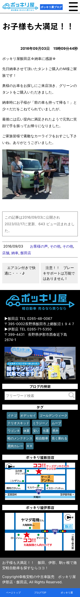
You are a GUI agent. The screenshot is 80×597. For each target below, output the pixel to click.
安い (36, 431)
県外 (55, 431)
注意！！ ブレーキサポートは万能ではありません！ (59, 273)
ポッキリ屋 (67, 592)
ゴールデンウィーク (53, 415)
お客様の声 (39, 246)
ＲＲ (29, 446)
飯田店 (25, 253)
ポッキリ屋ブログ (51, 7)
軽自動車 (42, 438)
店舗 (5, 253)
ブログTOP (40, 592)
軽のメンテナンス (20, 438)
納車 (14, 253)
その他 (55, 246)
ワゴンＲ (14, 431)
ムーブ (56, 423)
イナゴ (12, 415)
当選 (46, 431)
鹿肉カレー (15, 446)
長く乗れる (59, 438)
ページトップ (13, 592)
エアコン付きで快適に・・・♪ (20, 270)
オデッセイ (28, 415)
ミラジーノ (40, 423)
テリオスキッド (18, 423)
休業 (26, 431)
